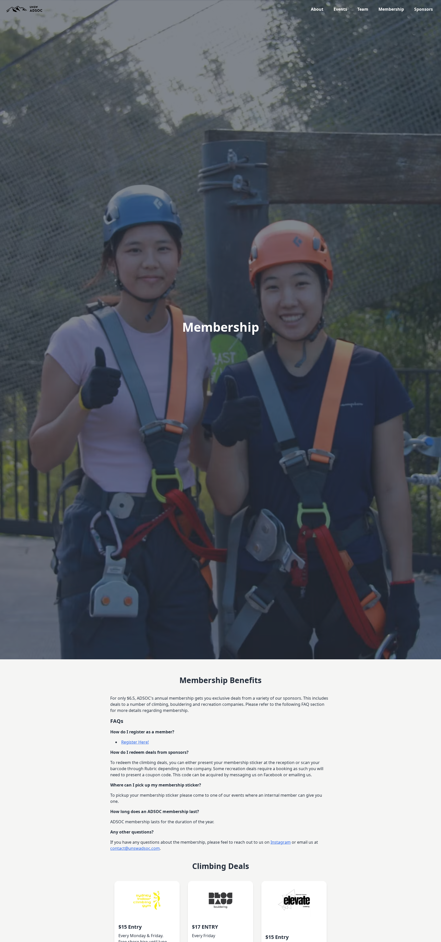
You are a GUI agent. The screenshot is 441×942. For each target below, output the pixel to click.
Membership (391, 9)
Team (362, 9)
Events (340, 9)
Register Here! (135, 742)
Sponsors (423, 9)
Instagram (281, 842)
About (317, 9)
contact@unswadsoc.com (135, 848)
